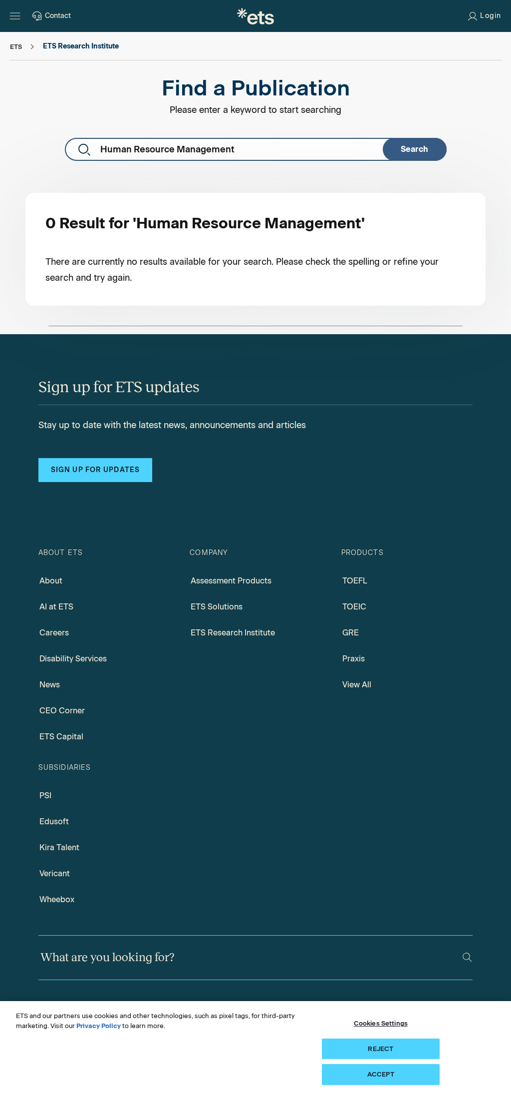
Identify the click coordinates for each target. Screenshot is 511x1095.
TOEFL (354, 580)
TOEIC (354, 606)
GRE (350, 632)
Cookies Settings (381, 1023)
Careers (54, 632)
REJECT (380, 1049)
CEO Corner (62, 710)
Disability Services (73, 658)
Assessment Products (231, 580)
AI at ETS (56, 606)
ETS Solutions (217, 606)
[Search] (467, 957)
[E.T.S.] (255, 15)
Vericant (54, 873)
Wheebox (56, 899)
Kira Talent (59, 847)
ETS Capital (61, 736)
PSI (45, 795)
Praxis (353, 658)
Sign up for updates (95, 470)
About (50, 580)
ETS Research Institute (233, 632)
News (49, 684)
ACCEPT (380, 1074)
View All (356, 684)
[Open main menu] (15, 16)
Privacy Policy (98, 1026)
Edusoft (54, 821)
